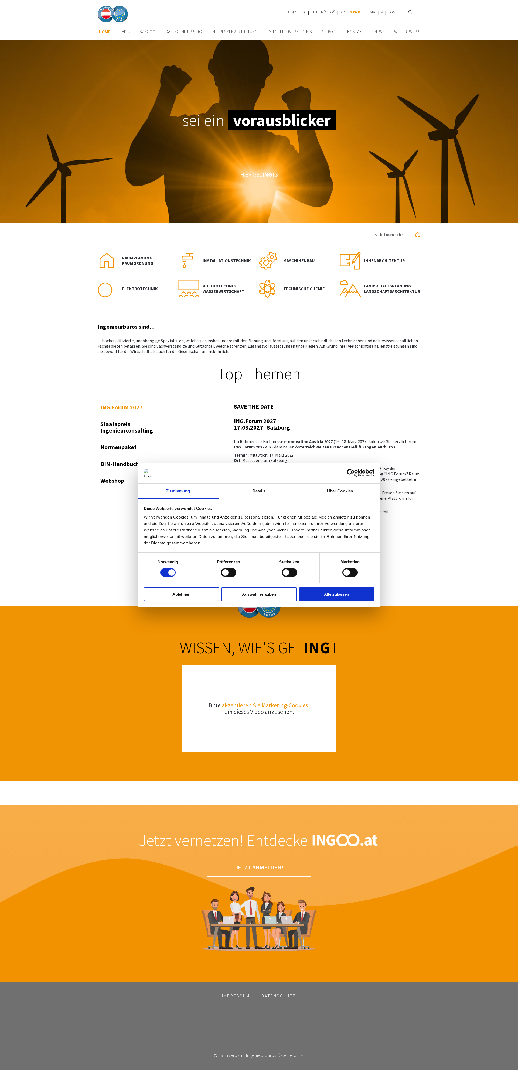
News (379, 31)
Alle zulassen (336, 594)
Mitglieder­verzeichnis (290, 31)
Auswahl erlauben (259, 594)
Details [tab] (259, 491)
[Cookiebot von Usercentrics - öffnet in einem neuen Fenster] (350, 473)
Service (329, 31)
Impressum (236, 996)
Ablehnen (181, 594)
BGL (303, 12)
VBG (373, 12)
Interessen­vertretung (234, 31)
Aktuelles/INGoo (138, 31)
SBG (343, 12)
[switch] (228, 572)
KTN (314, 12)
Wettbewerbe (407, 31)
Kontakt (355, 31)
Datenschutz (278, 996)
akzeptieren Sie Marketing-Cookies (265, 705)
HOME (392, 12)
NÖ (323, 12)
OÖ (333, 12)
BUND (291, 12)
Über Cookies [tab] (340, 491)
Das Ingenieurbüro (184, 31)
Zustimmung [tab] (178, 491)
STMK (355, 12)
